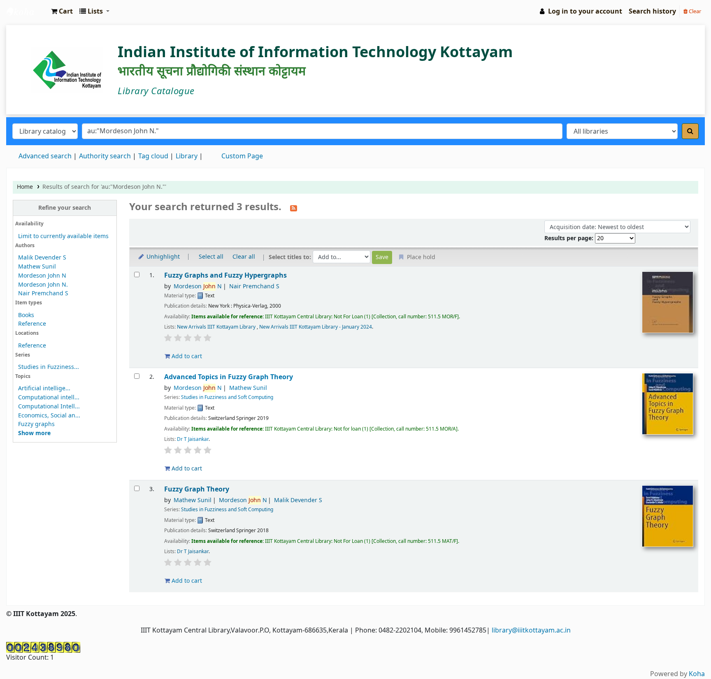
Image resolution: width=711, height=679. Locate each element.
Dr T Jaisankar (193, 439)
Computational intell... (48, 397)
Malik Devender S (42, 257)
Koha (697, 674)
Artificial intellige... (44, 388)
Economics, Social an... (49, 415)
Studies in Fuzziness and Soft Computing (227, 397)
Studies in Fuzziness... (48, 367)
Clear (694, 11)
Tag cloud (153, 156)
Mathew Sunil (37, 266)
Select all (211, 257)
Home (25, 187)
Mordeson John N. (43, 284)
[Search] (690, 131)
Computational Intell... (49, 406)
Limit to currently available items (63, 236)
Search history (652, 11)
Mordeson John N (42, 275)
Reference (32, 324)
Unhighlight (162, 257)
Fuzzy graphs (36, 424)
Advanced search (45, 156)
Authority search (105, 156)
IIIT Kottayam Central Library (27, 11)
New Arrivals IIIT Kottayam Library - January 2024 (315, 327)
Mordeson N (198, 286)
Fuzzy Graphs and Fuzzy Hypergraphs (225, 275)
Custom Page (242, 156)
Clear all (243, 257)
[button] (62, 11)
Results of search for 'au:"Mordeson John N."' (104, 187)
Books (26, 315)
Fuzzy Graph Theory (196, 489)
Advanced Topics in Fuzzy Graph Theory (228, 377)
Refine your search (64, 208)
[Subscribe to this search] (293, 208)
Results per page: (569, 238)
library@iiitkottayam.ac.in (531, 630)
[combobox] (322, 131)
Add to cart (186, 356)
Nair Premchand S (43, 293)
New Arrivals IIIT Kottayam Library (217, 327)
